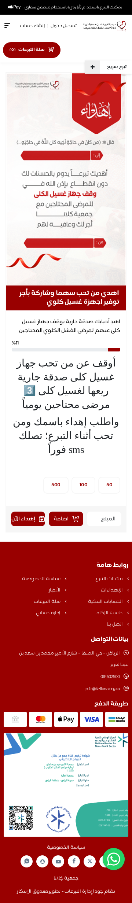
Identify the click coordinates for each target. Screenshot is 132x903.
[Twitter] (89, 861)
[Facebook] (74, 861)
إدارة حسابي (48, 613)
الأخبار (55, 590)
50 (109, 485)
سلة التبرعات (47, 602)
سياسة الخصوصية (41, 579)
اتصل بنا (115, 624)
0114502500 (110, 677)
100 (84, 485)
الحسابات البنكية (106, 602)
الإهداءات (112, 590)
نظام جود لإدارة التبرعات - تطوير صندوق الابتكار (66, 892)
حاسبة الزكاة (110, 613)
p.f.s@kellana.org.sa (102, 689)
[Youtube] (58, 861)
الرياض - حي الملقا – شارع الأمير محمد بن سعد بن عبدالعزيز (73, 659)
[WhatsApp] (26, 861)
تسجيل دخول (64, 26)
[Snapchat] (42, 861)
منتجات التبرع (109, 579)
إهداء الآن (23, 519)
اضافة (61, 519)
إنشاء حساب (32, 26)
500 (55, 485)
